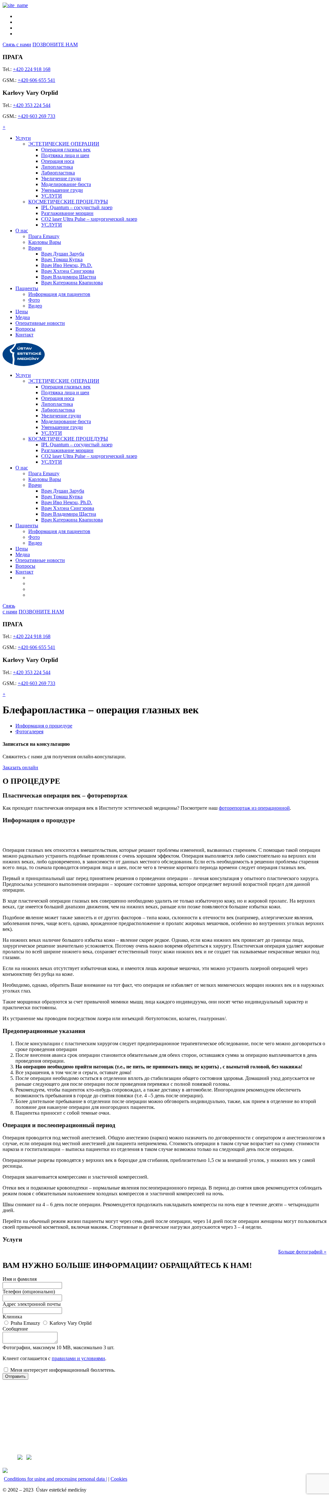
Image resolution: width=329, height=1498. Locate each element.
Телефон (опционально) (29, 1291)
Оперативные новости (40, 323)
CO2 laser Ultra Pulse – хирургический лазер (89, 219)
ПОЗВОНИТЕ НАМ (55, 44)
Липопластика (57, 167)
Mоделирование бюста (66, 184)
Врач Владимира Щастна (68, 277)
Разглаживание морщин (67, 213)
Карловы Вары (44, 242)
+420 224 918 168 (31, 69)
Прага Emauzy (43, 236)
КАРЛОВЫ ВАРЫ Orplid (30, 1421)
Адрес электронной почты (32, 1304)
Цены (21, 311)
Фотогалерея (29, 731)
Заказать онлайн (20, 767)
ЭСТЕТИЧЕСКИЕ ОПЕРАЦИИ (63, 144)
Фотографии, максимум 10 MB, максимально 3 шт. (58, 1347)
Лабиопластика (58, 172)
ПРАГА (11, 1387)
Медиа (22, 317)
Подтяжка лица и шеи (65, 155)
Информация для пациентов (59, 294)
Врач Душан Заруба (62, 253)
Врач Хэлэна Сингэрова (67, 271)
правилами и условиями (78, 1358)
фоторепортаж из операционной (254, 808)
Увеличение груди (61, 178)
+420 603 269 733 (36, 116)
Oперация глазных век (66, 149)
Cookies (119, 1479)
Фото (34, 300)
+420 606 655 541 (36, 80)
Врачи (35, 248)
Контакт (24, 334)
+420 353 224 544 (31, 105)
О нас (21, 230)
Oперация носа (57, 161)
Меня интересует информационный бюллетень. (62, 1370)
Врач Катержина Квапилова (72, 282)
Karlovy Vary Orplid (70, 1323)
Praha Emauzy (25, 1323)
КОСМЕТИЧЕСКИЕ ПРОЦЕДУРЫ (68, 201)
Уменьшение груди (62, 190)
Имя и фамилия (20, 1279)
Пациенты (26, 288)
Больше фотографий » (302, 1251)
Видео (35, 305)
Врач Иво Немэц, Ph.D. (66, 265)
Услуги (23, 138)
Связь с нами (17, 44)
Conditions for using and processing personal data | (55, 1479)
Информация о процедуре (43, 725)
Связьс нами (10, 608)
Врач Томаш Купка (62, 259)
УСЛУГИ (51, 196)
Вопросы (25, 329)
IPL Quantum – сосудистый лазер (76, 207)
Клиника (12, 1316)
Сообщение (15, 1329)
